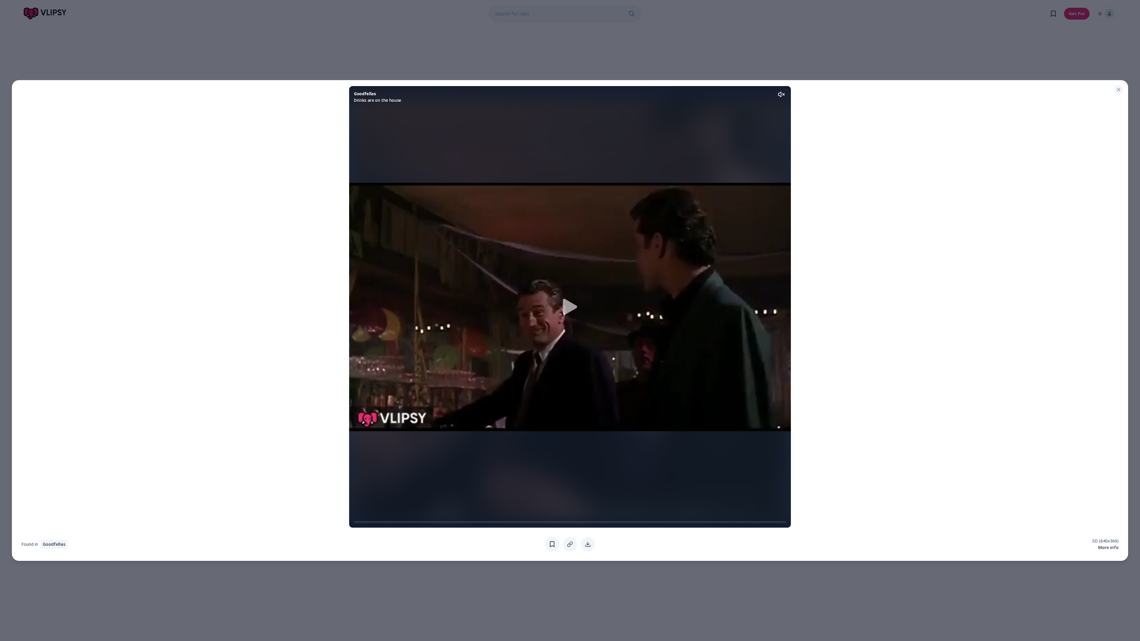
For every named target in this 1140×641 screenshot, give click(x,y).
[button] (570, 307)
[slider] (356, 522)
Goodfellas (54, 544)
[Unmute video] (781, 94)
